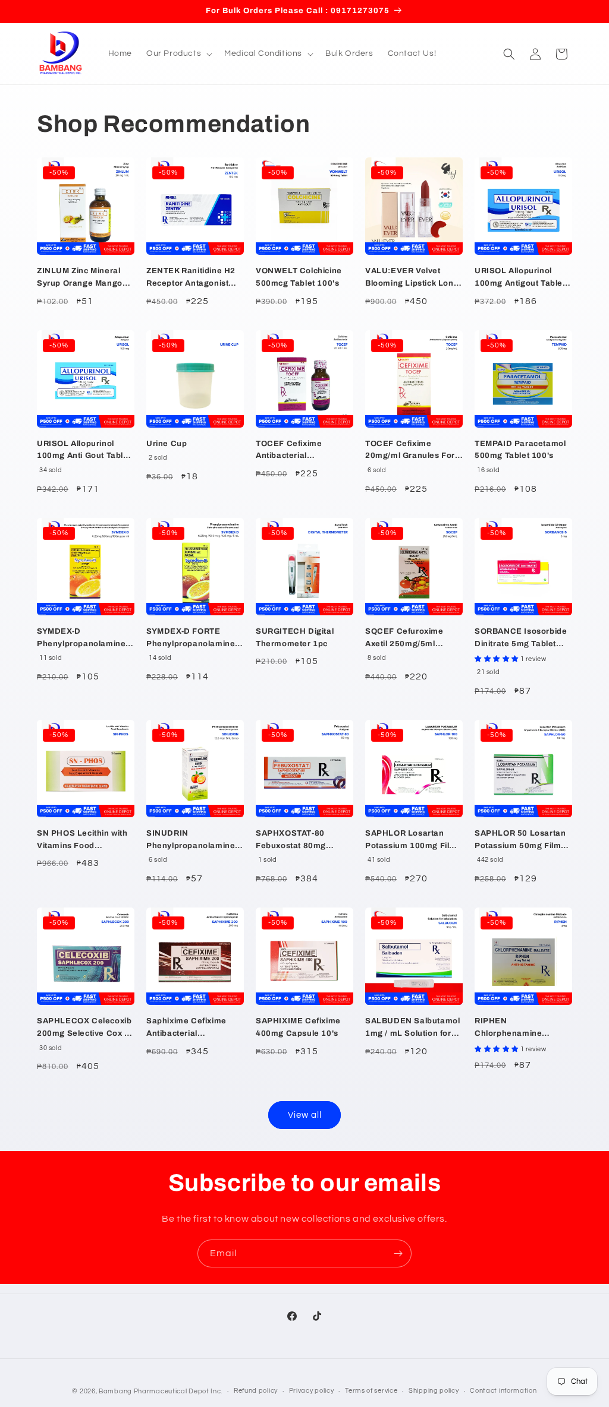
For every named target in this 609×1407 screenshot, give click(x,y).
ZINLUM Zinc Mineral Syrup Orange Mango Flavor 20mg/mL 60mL (82, 278)
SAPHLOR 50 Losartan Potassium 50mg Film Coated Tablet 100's (520, 840)
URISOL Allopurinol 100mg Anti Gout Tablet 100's (84, 451)
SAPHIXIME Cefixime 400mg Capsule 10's (298, 1027)
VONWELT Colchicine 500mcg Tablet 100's (299, 277)
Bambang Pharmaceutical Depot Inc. (160, 1391)
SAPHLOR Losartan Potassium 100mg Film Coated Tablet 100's (411, 840)
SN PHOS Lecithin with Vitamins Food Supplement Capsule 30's (82, 840)
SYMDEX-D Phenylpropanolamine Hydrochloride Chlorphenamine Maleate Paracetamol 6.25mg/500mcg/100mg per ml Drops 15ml (85, 638)
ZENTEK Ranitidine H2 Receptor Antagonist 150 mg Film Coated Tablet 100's (191, 278)
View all (305, 1115)
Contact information (503, 1390)
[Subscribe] (398, 1253)
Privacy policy (311, 1390)
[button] (178, 53)
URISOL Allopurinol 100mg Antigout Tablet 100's (520, 278)
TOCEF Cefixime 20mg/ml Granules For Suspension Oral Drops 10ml (412, 451)
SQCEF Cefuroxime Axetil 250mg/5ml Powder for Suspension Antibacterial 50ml (412, 638)
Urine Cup (166, 444)
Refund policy (256, 1390)
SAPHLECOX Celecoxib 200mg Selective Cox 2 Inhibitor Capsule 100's (84, 1028)
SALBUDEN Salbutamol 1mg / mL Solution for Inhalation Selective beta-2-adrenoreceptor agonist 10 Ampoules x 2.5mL (412, 1028)
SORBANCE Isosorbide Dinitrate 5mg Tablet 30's (521, 638)
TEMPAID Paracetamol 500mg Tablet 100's (520, 450)
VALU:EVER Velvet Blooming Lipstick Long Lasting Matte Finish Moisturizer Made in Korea (412, 278)
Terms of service (371, 1390)
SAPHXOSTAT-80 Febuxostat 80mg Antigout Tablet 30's (295, 840)
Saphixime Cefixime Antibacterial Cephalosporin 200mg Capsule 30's (191, 1028)
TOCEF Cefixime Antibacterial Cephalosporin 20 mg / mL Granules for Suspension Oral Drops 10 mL (302, 451)
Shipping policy (434, 1390)
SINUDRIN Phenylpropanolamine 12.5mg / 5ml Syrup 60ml (190, 840)
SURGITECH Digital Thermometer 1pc (295, 637)
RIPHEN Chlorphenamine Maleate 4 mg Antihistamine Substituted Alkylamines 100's (523, 1028)
